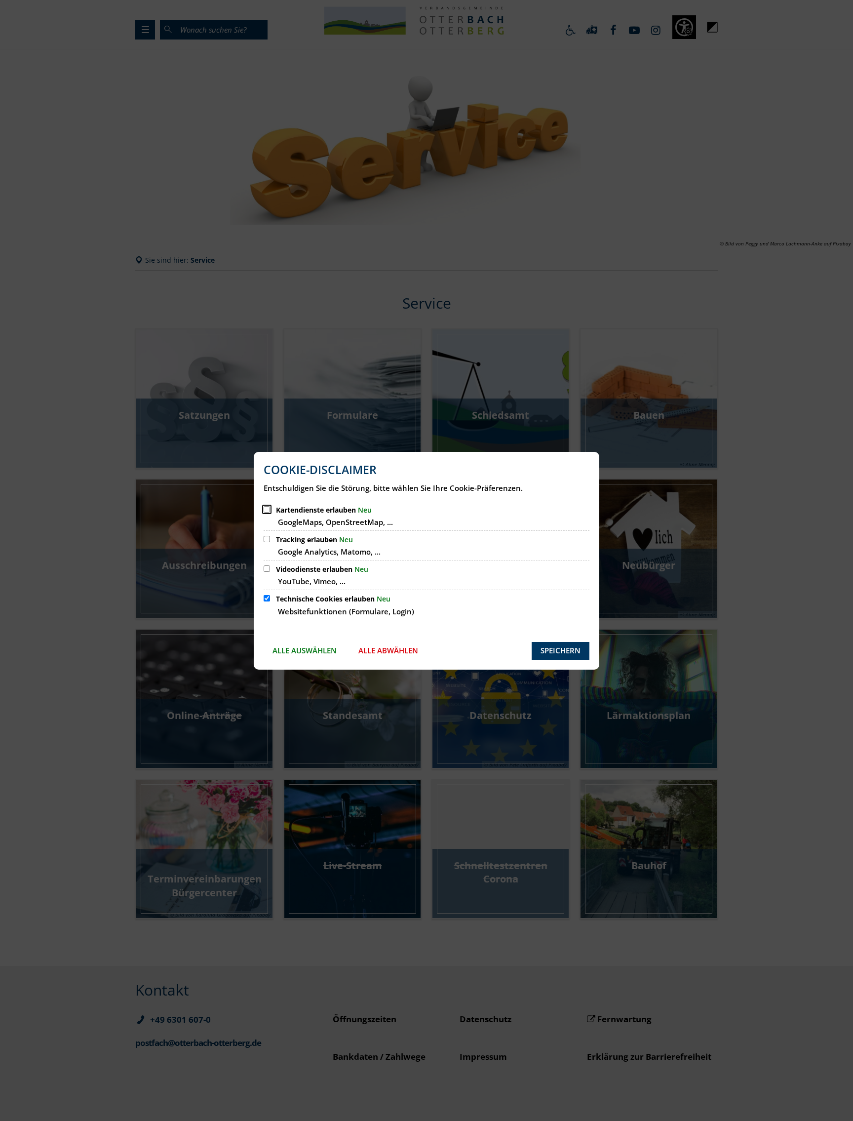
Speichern (561, 650)
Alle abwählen (388, 650)
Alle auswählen (304, 650)
